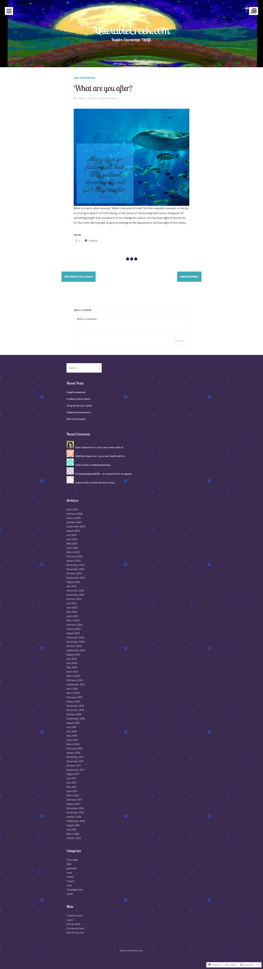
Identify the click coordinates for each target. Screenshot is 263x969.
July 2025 (72, 534)
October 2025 (74, 522)
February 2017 (74, 799)
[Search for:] (84, 367)
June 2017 (72, 782)
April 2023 (72, 616)
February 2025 (75, 556)
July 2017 (71, 778)
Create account (75, 915)
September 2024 (76, 577)
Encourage (72, 859)
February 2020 (75, 680)
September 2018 (76, 718)
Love (69, 885)
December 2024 (75, 564)
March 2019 (73, 692)
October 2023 (74, 598)
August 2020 (73, 654)
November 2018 (75, 709)
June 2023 (72, 607)
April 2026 (72, 509)
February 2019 (74, 697)
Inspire (70, 881)
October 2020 (74, 645)
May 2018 (72, 735)
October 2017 (74, 765)
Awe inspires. (189, 276)
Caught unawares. (76, 392)
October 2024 (74, 573)
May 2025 (72, 543)
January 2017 (73, 803)
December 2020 (75, 637)
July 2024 (72, 586)
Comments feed (75, 928)
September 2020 (76, 650)
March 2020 (73, 675)
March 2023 (73, 620)
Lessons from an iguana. (118, 473)
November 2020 (75, 641)
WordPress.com (75, 932)
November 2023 (75, 594)
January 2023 (74, 628)
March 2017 (73, 795)
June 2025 (72, 539)
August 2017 (73, 773)
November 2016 (75, 812)
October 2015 (74, 838)
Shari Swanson (108, 98)
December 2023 (75, 590)
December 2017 (75, 756)
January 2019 (73, 701)
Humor (70, 876)
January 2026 (74, 517)
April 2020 (72, 671)
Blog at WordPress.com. (131, 950)
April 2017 (72, 791)
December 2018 (75, 705)
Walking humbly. (102, 464)
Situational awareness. (79, 412)
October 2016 (74, 816)
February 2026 (75, 513)
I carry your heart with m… (110, 447)
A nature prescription (78, 398)
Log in (70, 919)
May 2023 (72, 611)
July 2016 (71, 829)
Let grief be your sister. (79, 405)
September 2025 (76, 526)
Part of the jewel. (76, 418)
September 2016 (76, 820)
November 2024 (76, 569)
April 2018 (72, 739)
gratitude (72, 868)
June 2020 (72, 662)
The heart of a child (78, 276)
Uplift (70, 893)
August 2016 (73, 825)
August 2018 (73, 722)
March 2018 (73, 744)
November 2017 (75, 761)
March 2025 (73, 552)
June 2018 (72, 731)
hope (69, 872)
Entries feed (73, 924)
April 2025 (72, 547)
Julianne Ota (81, 482)
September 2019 (76, 684)
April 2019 (72, 688)
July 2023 (71, 603)
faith (69, 863)
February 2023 (74, 624)
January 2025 (74, 560)
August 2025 (73, 530)
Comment (179, 341)
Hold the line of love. (103, 482)
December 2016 (75, 808)
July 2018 (71, 727)
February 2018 (74, 748)
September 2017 (76, 769)
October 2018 (74, 714)
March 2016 (73, 833)
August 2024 (73, 581)
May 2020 (72, 667)
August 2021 (73, 633)
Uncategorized (84, 77)
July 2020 (72, 658)
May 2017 (72, 786)
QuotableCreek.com (131, 30)
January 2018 (73, 752)
